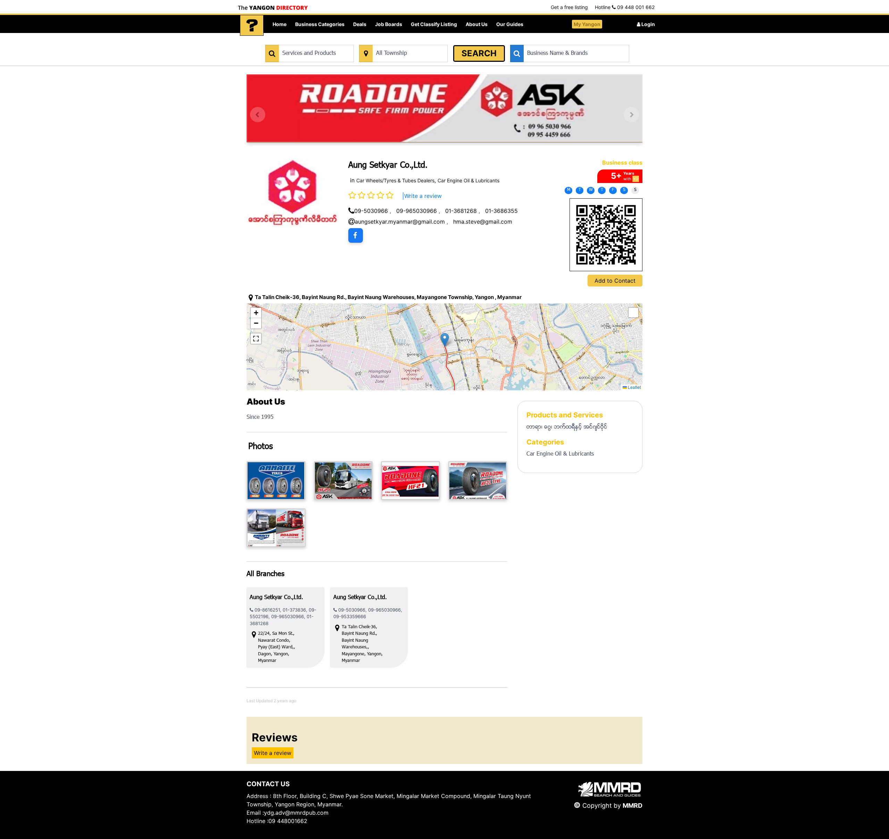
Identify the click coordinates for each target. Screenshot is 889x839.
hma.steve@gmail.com (482, 221)
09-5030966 (371, 210)
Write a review (423, 195)
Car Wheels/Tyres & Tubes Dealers (395, 180)
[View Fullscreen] (256, 338)
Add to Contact (615, 280)
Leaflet (634, 387)
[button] (444, 340)
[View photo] (276, 480)
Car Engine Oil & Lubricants (468, 180)
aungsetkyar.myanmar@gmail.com (400, 221)
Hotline (625, 7)
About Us (477, 24)
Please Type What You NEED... (298, 41)
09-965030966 (416, 210)
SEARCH (479, 53)
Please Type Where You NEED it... (395, 41)
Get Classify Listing (434, 24)
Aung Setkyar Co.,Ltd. (276, 597)
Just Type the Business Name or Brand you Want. (562, 41)
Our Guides (509, 24)
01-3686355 (501, 210)
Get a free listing (569, 7)
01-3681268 (461, 210)
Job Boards (388, 24)
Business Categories (319, 24)
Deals (359, 24)
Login (647, 24)
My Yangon (587, 24)
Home (279, 24)
